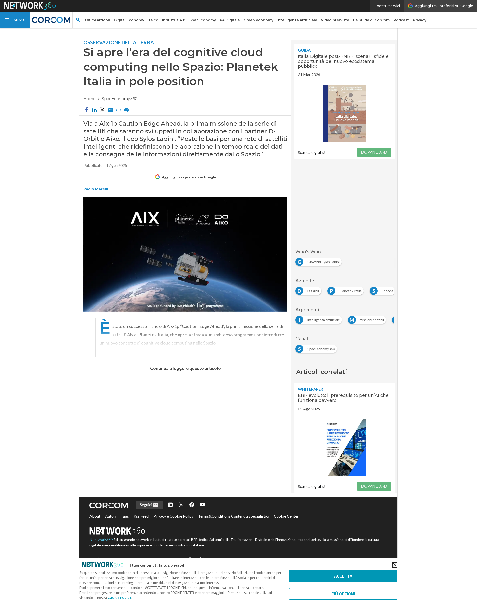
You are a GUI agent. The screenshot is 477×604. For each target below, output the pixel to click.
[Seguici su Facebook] (192, 505)
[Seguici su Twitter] (181, 505)
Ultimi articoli (97, 20)
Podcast (401, 20)
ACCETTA (343, 576)
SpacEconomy (202, 20)
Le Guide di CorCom (371, 20)
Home (89, 98)
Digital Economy (129, 20)
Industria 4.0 (173, 20)
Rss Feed (141, 516)
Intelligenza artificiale (297, 20)
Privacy (419, 20)
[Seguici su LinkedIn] (170, 505)
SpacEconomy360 (120, 98)
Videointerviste (335, 20)
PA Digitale (230, 20)
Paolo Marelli (95, 189)
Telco (153, 20)
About (94, 516)
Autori (110, 516)
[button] (15, 20)
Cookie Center (286, 516)
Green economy (258, 20)
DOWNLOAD (374, 152)
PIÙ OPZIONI (343, 593)
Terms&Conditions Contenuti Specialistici (233, 516)
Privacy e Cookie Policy (173, 516)
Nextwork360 (101, 539)
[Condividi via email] (110, 110)
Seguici (146, 504)
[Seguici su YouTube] (202, 505)
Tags (125, 516)
